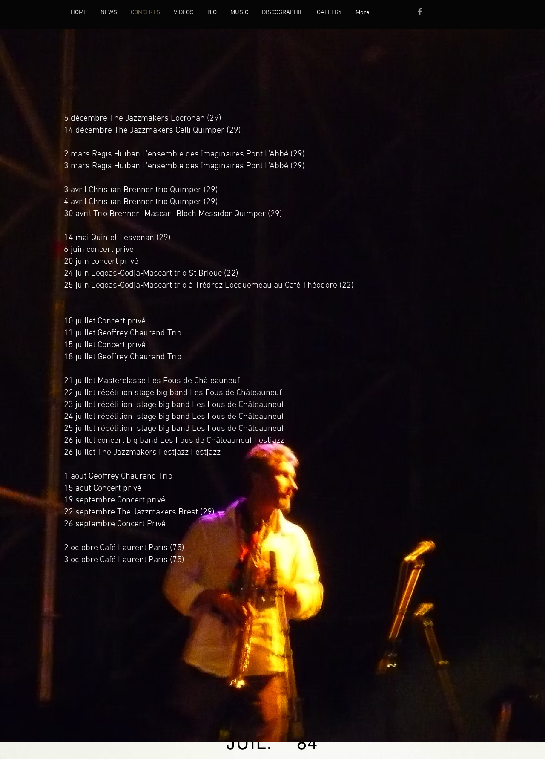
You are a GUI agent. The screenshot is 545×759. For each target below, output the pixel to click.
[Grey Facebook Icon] (420, 11)
